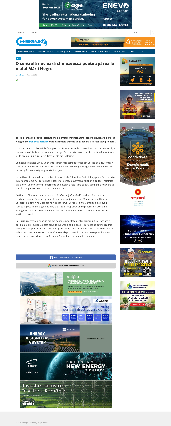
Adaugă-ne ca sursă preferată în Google (68, 265)
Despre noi (22, 32)
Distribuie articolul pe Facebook (68, 257)
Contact (34, 32)
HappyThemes (42, 423)
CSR (141, 51)
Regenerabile (81, 51)
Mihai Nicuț (20, 75)
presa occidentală (38, 141)
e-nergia (25, 423)
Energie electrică (26, 51)
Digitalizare (119, 51)
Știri (18, 58)
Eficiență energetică (100, 51)
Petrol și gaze (63, 51)
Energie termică (45, 51)
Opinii (132, 51)
